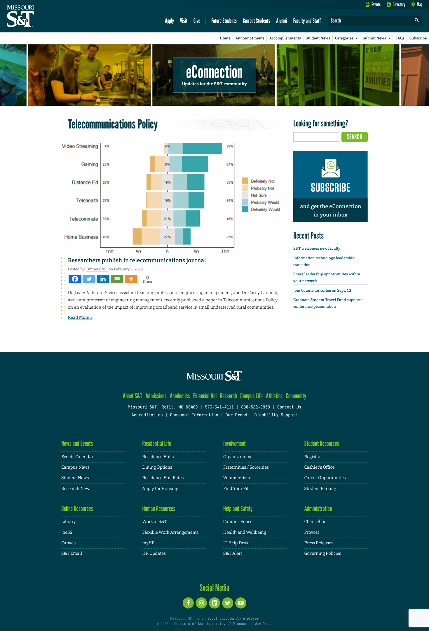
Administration (318, 508)
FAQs (399, 38)
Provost (311, 532)
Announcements (249, 38)
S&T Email (71, 553)
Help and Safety (238, 508)
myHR (148, 543)
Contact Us (289, 407)
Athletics (274, 396)
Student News (318, 38)
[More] (131, 279)
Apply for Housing (160, 488)
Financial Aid (205, 396)
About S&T (132, 396)
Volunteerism (236, 478)
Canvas (68, 543)
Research (228, 396)
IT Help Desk (235, 543)
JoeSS (66, 532)
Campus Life (251, 396)
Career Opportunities (325, 478)
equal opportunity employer (233, 618)
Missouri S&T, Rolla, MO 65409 (163, 407)
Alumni (281, 20)
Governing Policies (322, 553)
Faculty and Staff (307, 20)
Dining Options (157, 467)
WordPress (263, 624)
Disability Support (276, 415)
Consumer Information (194, 415)
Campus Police (237, 521)
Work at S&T (154, 521)
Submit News (374, 38)
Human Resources (158, 508)
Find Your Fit (236, 488)
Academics (180, 396)
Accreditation (147, 415)
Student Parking (320, 488)
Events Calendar (77, 457)
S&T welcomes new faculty (316, 248)
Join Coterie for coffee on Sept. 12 (322, 290)
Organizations (237, 457)
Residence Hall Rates (163, 478)
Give (196, 20)
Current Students (256, 20)
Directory (399, 4)
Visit (184, 20)
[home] (39, 16)
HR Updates (154, 553)
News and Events (77, 443)
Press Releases (318, 543)
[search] (417, 21)
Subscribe (418, 38)
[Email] (117, 279)
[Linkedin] (103, 279)
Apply (169, 20)
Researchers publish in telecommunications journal (137, 260)
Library (68, 521)
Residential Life (156, 443)
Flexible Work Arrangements (170, 532)
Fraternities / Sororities (246, 467)
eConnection (214, 71)
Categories (344, 38)
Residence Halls (158, 457)
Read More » (80, 317)
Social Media (214, 587)
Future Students (224, 20)
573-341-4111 (219, 407)
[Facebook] (75, 279)
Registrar (313, 457)
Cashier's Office (319, 467)
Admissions (156, 396)
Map (419, 4)
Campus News (75, 467)
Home (225, 38)
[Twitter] (89, 279)
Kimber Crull (97, 269)
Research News (76, 488)
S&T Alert (232, 553)
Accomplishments (285, 38)
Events (376, 4)
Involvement (234, 443)
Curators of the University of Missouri (211, 624)
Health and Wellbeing (244, 532)
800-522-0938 (255, 407)
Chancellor (315, 521)
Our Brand (236, 415)
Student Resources (321, 443)
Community (296, 396)
